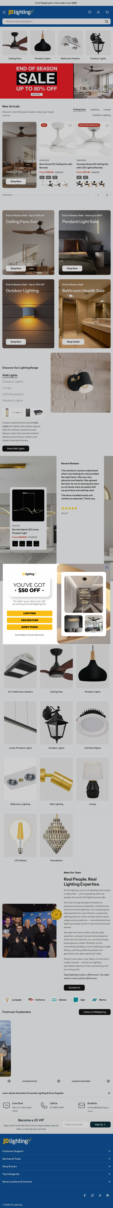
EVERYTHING (29, 627)
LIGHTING (29, 613)
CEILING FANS (29, 620)
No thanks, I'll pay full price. (29, 634)
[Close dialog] (106, 567)
